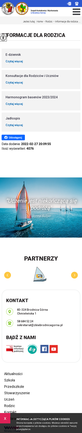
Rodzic (48, 21)
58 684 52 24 (77, 3)
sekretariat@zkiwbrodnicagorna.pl (69, 3)
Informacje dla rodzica (33, 35)
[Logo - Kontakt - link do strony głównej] (30, 7)
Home (40, 21)
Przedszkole (14, 386)
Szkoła (9, 380)
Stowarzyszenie (17, 393)
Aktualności (13, 374)
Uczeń (9, 399)
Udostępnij (15, 137)
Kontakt (10, 412)
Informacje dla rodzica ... (66, 21)
